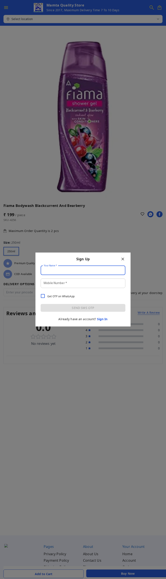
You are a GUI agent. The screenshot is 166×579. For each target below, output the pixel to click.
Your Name (50, 265)
